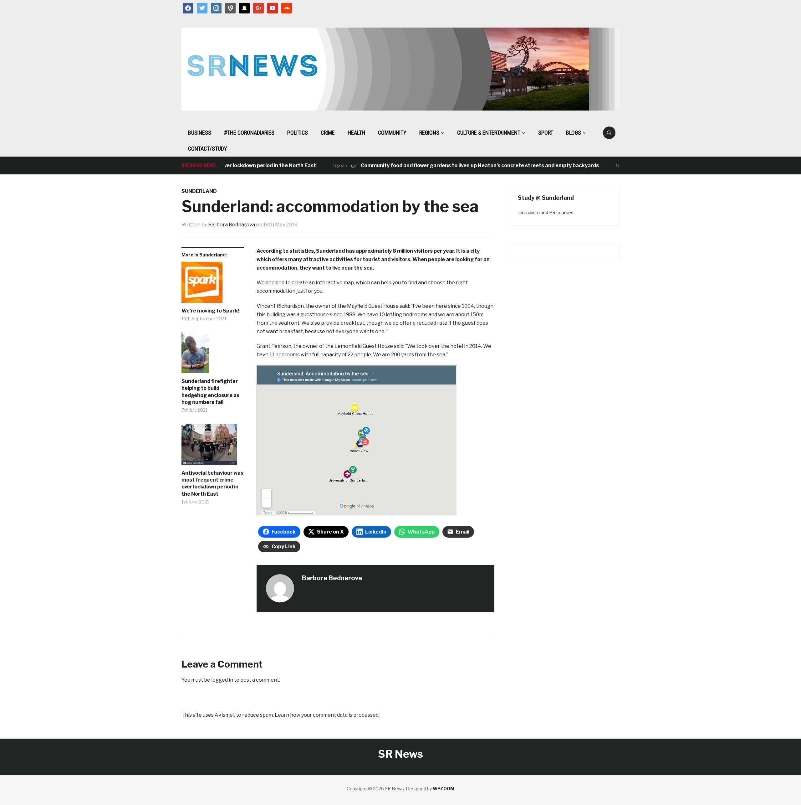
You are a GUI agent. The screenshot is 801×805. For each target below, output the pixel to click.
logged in (222, 680)
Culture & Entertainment (488, 132)
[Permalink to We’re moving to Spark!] (212, 284)
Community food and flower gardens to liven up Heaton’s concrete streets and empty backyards (463, 165)
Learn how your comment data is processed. (327, 715)
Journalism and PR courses (546, 212)
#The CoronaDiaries (249, 132)
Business (199, 132)
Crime (328, 132)
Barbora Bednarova (231, 225)
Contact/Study (207, 148)
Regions (429, 132)
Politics (297, 132)
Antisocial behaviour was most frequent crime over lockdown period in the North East (212, 483)
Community (392, 132)
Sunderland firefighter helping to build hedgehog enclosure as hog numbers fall (210, 391)
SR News (400, 753)
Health (356, 132)
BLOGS (573, 132)
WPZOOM (443, 788)
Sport (545, 132)
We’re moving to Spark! (210, 311)
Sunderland (199, 191)
